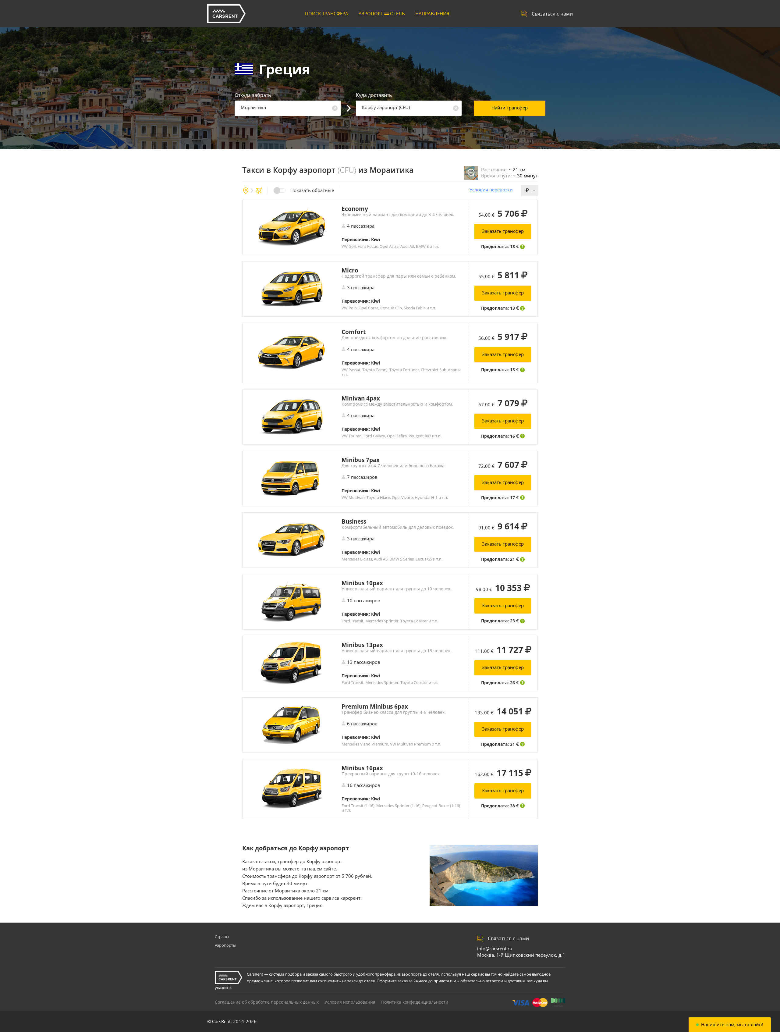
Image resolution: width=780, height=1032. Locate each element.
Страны (222, 936)
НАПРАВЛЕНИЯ (432, 13)
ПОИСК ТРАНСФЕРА (326, 13)
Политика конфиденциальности (414, 1002)
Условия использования (349, 1002)
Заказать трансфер (503, 231)
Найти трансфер (509, 108)
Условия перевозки (491, 189)
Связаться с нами (552, 13)
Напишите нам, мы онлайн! (732, 1024)
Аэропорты (225, 945)
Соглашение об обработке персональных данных (267, 1002)
